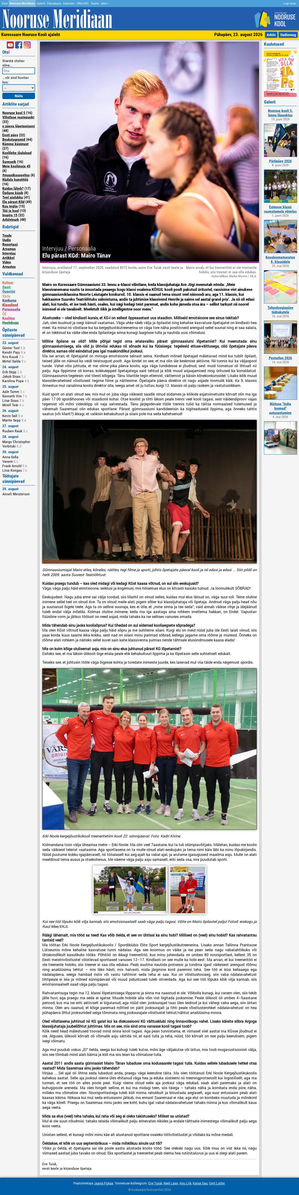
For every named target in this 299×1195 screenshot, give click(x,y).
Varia (6, 296)
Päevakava (54, 3)
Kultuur (7, 282)
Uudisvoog (288, 35)
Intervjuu (9, 253)
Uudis (6, 240)
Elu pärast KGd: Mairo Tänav (76, 255)
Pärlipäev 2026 (280, 161)
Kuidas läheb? (13, 188)
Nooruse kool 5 (13, 113)
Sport (6, 287)
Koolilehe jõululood (17, 153)
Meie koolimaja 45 (16, 166)
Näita (19, 96)
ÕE (4, 313)
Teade (7, 235)
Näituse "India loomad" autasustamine (280, 408)
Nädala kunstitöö (15, 179)
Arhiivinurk (10, 219)
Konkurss (9, 300)
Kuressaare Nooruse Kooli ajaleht (30, 34)
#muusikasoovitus (16, 175)
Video (6, 262)
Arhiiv (271, 35)
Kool (5, 3)
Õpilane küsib (12, 193)
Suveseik (9, 161)
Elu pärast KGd (13, 202)
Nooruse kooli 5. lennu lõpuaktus (280, 112)
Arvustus (9, 266)
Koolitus (8, 318)
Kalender (69, 3)
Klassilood (10, 305)
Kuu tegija (10, 206)
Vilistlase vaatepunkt (18, 117)
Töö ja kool (10, 210)
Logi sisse (289, 3)
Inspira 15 (9, 215)
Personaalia (11, 309)
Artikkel (8, 257)
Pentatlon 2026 (280, 358)
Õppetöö (8, 291)
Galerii (41, 3)
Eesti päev (10, 135)
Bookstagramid (13, 139)
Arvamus (9, 249)
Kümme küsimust (15, 144)
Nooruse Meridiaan (22, 3)
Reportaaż (10, 244)
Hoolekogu (10, 322)
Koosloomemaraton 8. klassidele (280, 259)
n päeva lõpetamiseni (18, 126)
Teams (95, 3)
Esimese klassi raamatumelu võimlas (280, 209)
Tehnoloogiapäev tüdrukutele (280, 309)
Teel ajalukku (12, 197)
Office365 (83, 3)
